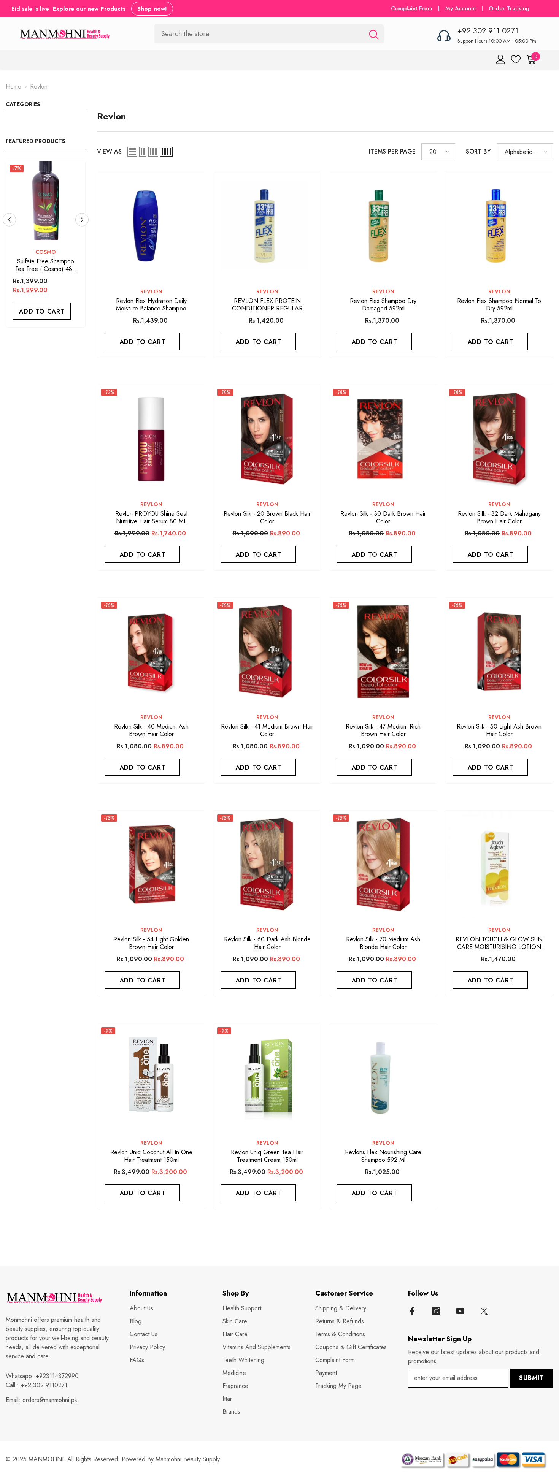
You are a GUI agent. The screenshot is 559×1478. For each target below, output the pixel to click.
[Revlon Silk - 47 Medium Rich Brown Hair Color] (383, 651)
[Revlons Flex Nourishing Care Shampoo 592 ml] (383, 1077)
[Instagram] (436, 1311)
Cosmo (45, 252)
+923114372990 (56, 1376)
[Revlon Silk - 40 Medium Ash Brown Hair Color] (151, 651)
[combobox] (259, 33)
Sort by (478, 151)
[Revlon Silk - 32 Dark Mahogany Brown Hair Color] (499, 439)
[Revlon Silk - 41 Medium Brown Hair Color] (267, 651)
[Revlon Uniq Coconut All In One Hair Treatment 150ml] (151, 1077)
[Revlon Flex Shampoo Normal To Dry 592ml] (499, 226)
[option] (46, 246)
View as (109, 151)
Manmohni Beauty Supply (188, 1459)
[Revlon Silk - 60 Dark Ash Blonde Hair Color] (267, 864)
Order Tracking (509, 8)
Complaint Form (411, 8)
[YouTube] (460, 1311)
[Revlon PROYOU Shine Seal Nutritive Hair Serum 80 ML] (151, 439)
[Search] (269, 33)
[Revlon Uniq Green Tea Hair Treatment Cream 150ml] (267, 1077)
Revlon (39, 86)
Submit (531, 1377)
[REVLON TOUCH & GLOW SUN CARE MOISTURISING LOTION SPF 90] (499, 864)
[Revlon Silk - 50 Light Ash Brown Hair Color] (499, 651)
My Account (461, 8)
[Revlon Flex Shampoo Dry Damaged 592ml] (383, 226)
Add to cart (42, 311)
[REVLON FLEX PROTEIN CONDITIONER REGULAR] (267, 226)
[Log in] (500, 59)
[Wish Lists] (516, 59)
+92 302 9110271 (44, 1385)
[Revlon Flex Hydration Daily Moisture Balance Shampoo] (151, 226)
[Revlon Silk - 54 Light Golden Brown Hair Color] (151, 864)
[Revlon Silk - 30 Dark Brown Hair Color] (383, 439)
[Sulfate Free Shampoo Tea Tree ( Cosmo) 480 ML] (45, 200)
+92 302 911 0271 (487, 30)
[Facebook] (412, 1311)
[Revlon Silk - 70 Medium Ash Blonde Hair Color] (383, 864)
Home (13, 86)
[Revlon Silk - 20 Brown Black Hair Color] (267, 439)
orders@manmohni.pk (49, 1400)
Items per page (392, 151)
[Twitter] (484, 1311)
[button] (9, 219)
